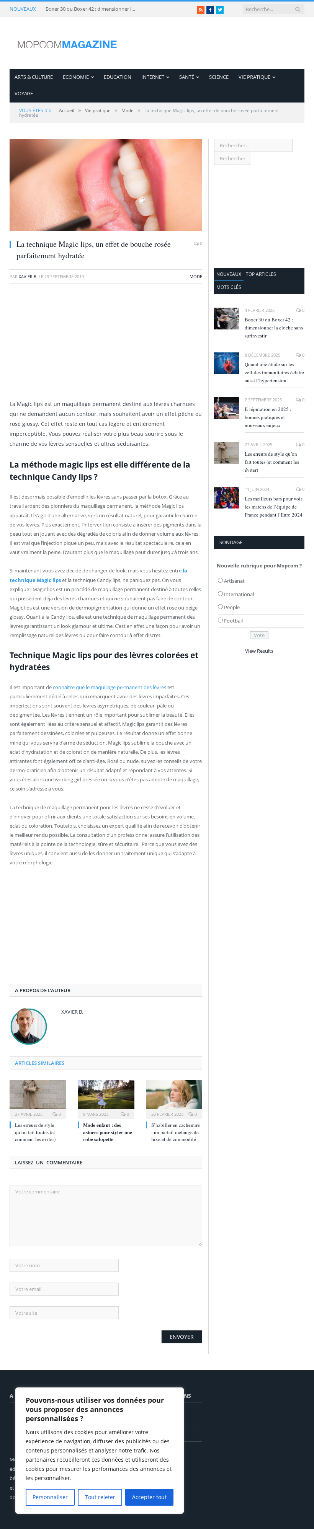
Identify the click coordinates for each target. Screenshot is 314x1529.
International (239, 594)
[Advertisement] (106, 345)
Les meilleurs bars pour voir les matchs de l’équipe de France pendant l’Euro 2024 (274, 506)
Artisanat (234, 580)
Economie (76, 76)
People (232, 607)
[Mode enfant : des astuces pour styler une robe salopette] (106, 1098)
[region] (99, 1450)
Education (117, 76)
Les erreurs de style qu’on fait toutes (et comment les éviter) (35, 1131)
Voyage (24, 93)
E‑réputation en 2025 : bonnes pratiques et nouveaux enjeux (268, 417)
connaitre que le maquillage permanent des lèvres (109, 687)
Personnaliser (50, 1497)
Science (219, 76)
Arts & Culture (34, 76)
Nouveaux (228, 274)
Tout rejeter (100, 1497)
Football (233, 620)
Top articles (261, 274)
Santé (186, 76)
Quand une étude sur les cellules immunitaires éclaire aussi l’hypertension (274, 372)
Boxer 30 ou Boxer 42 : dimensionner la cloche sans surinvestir (91, 9)
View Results (259, 650)
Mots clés (228, 287)
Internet (152, 76)
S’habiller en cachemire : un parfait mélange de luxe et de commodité (175, 1131)
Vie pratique (254, 76)
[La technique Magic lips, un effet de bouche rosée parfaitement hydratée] (106, 186)
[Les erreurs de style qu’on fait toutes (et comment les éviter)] (38, 1098)
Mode (196, 276)
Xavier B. (28, 276)
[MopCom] (67, 43)
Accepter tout (149, 1497)
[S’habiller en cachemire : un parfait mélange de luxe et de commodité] (174, 1098)
